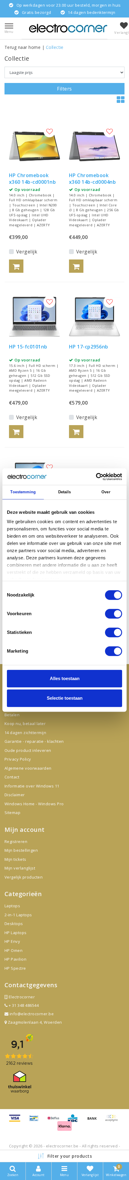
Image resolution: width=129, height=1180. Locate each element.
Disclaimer (14, 794)
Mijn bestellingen (21, 850)
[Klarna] (64, 1128)
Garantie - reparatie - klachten (34, 741)
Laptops (12, 905)
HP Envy (12, 941)
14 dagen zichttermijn (25, 732)
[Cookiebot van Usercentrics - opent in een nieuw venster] (96, 477)
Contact (11, 777)
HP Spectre (15, 968)
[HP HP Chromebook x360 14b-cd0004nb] (94, 146)
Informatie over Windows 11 (31, 786)
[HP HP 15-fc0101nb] (34, 316)
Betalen (12, 714)
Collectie (55, 47)
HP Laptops (15, 932)
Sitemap (12, 812)
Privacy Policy (17, 759)
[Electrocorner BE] (68, 28)
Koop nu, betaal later (25, 723)
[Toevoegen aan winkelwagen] (16, 266)
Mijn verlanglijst (19, 868)
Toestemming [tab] (23, 492)
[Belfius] (55, 1121)
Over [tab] (105, 492)
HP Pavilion (15, 959)
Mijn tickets (15, 859)
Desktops (13, 923)
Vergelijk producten (23, 877)
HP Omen (13, 950)
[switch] (113, 614)
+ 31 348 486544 (23, 1005)
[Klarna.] (113, 1121)
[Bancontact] (36, 1121)
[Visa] (16, 1121)
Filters (64, 88)
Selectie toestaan (64, 698)
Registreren (15, 841)
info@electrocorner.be (32, 1013)
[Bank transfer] (94, 1121)
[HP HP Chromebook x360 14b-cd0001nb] (34, 146)
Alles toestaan (65, 678)
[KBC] (74, 1121)
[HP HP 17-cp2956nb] (94, 316)
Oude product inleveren (27, 750)
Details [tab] (64, 492)
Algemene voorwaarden (28, 768)
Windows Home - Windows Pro (34, 803)
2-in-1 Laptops (18, 915)
